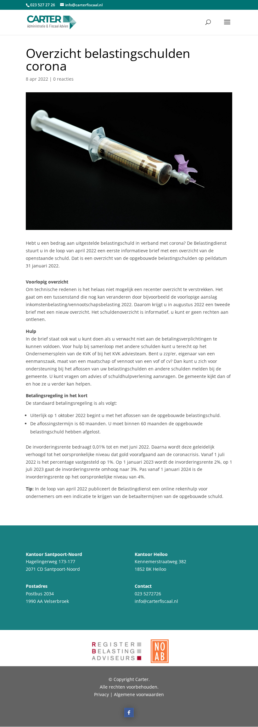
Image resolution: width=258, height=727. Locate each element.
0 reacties (63, 79)
